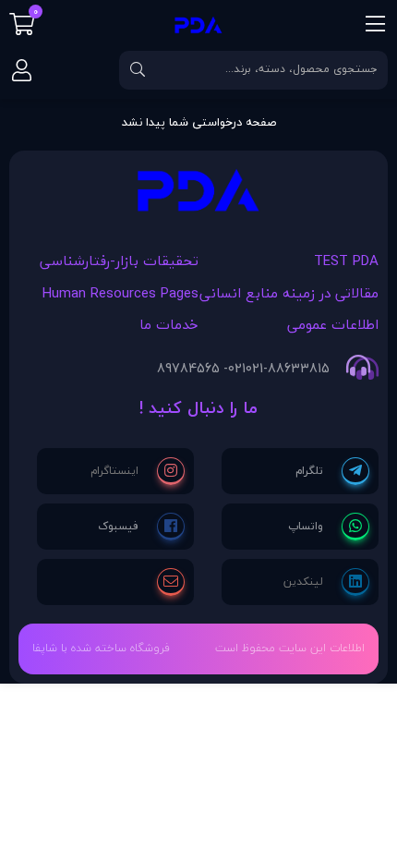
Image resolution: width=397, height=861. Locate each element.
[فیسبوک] (141, 526)
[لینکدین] (326, 582)
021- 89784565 (201, 368)
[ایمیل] (171, 582)
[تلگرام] (332, 471)
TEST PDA (346, 261)
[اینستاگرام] (137, 471)
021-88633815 (288, 368)
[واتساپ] (328, 526)
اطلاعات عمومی (333, 324)
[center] (137, 70)
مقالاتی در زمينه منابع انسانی (289, 293)
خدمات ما (168, 324)
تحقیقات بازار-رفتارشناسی (119, 261)
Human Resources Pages (120, 293)
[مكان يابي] (198, 195)
